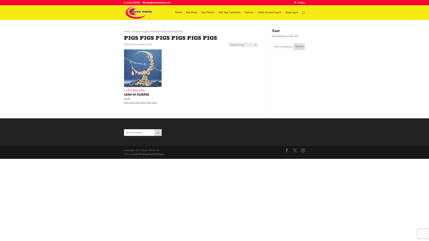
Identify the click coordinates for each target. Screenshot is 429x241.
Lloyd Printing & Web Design (148, 154)
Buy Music (191, 12)
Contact (249, 12)
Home (178, 12)
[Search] (158, 132)
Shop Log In (292, 12)
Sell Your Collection (229, 12)
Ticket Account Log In (269, 12)
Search (299, 46)
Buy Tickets (208, 12)
